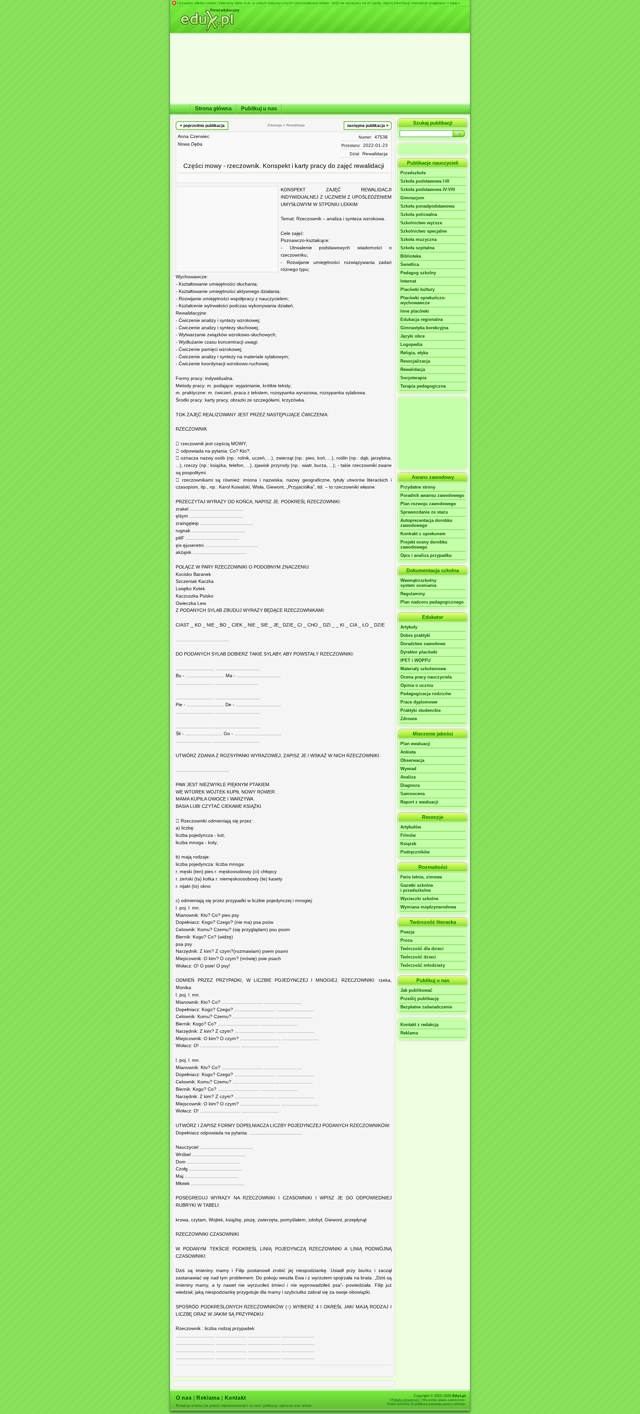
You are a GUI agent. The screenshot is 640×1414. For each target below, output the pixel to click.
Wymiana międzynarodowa (428, 906)
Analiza (408, 776)
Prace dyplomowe (418, 702)
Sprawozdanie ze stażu (424, 512)
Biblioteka (410, 256)
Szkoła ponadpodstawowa (427, 206)
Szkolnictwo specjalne (423, 231)
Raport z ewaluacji (419, 801)
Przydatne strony (417, 487)
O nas (184, 1398)
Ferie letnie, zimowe (421, 876)
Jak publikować (416, 990)
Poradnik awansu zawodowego (432, 495)
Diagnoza (410, 785)
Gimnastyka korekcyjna (424, 327)
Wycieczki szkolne (419, 898)
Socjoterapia (413, 377)
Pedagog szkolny (418, 272)
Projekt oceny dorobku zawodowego (423, 545)
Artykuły (408, 627)
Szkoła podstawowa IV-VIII (427, 189)
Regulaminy (412, 593)
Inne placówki (414, 311)
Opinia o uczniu (416, 685)
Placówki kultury (417, 289)
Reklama (409, 1032)
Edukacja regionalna (421, 319)
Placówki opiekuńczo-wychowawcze (423, 300)
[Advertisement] (227, 229)
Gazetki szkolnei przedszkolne (416, 888)
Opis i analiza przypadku (426, 555)
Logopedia (411, 344)
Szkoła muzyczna (418, 239)
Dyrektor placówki (418, 652)
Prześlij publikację (419, 998)
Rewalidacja (375, 153)
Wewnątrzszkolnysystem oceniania (418, 583)
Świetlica (409, 264)
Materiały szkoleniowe (423, 668)
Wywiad (408, 768)
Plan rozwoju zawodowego (428, 503)
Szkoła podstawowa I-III (424, 181)
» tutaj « (453, 3)
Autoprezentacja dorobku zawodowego (426, 523)
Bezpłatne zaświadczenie (426, 1006)
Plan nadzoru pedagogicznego (432, 602)
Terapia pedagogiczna (423, 386)
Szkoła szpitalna (417, 247)
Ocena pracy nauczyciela (426, 677)
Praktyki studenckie (420, 710)
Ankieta (408, 751)
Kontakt (235, 1398)
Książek (408, 843)
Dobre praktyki (415, 635)
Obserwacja (412, 760)
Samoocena (412, 793)
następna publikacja (368, 125)
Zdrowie (408, 718)
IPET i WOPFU (415, 660)
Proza (406, 940)
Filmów (408, 835)
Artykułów (410, 826)
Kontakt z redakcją (419, 1024)
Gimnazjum (412, 197)
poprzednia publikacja (202, 125)
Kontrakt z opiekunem (423, 533)
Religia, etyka (414, 352)
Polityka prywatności (405, 1400)
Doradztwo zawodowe (422, 643)
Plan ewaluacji (415, 743)
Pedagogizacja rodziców (425, 693)
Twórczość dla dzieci (422, 948)
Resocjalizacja (415, 361)
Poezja (407, 931)
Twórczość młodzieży (422, 965)
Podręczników (415, 851)
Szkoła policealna (418, 214)
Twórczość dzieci (418, 956)
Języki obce (412, 336)
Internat (408, 281)
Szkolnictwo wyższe (421, 222)
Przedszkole (413, 172)
